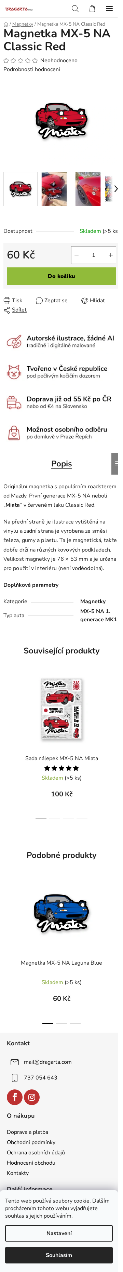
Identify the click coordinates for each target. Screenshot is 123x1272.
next (115, 698)
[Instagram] (32, 1097)
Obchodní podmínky (31, 1142)
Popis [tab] (61, 463)
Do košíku (61, 276)
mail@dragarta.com (48, 1062)
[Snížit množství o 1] (76, 255)
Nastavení (59, 1233)
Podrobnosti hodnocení (31, 69)
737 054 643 (40, 1078)
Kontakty (18, 1173)
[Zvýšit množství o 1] (111, 255)
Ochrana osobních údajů (36, 1152)
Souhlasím (59, 1255)
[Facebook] (15, 1097)
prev (7, 698)
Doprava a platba (27, 1132)
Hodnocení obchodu (31, 1163)
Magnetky (93, 601)
